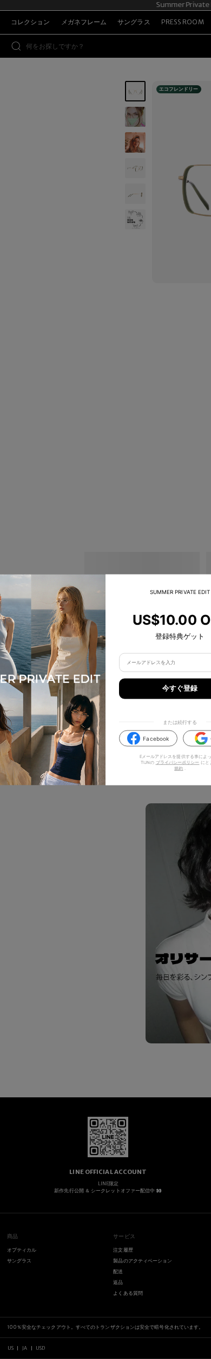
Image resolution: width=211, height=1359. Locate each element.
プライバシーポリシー (178, 762)
